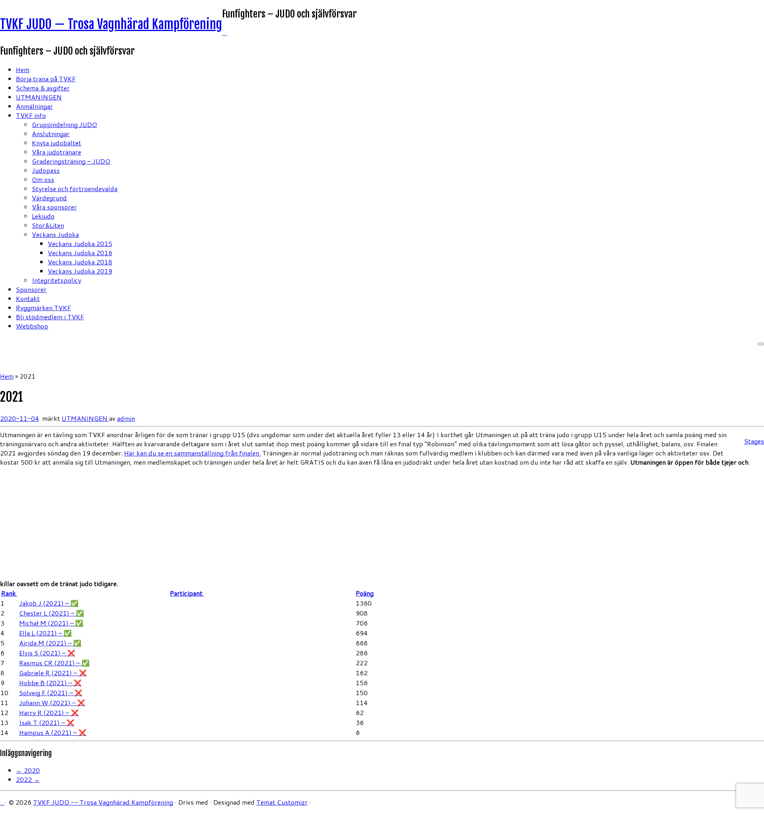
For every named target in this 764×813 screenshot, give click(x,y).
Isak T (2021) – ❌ (46, 722)
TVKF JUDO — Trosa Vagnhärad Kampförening (111, 24)
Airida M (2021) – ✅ (50, 642)
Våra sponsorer (54, 206)
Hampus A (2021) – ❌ (52, 732)
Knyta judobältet (56, 142)
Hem (22, 69)
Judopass (46, 170)
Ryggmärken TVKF (43, 307)
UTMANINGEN (39, 97)
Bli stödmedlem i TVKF (50, 316)
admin (126, 418)
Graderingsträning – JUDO (71, 161)
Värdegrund (49, 197)
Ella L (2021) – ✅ (45, 632)
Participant (187, 593)
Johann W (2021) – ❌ (52, 702)
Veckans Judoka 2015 (80, 243)
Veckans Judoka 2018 (80, 261)
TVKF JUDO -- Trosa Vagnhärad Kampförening (103, 802)
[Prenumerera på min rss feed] (224, 32)
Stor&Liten (48, 225)
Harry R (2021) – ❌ (49, 712)
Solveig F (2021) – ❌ (50, 692)
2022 (28, 779)
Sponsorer (31, 289)
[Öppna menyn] (761, 344)
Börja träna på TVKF (46, 78)
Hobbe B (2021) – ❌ (50, 682)
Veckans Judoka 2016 (80, 252)
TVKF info (31, 115)
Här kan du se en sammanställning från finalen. (192, 452)
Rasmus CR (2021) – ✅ (54, 662)
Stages (754, 441)
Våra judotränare (56, 151)
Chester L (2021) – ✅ (51, 613)
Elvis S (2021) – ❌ (47, 652)
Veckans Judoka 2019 (80, 271)
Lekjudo (43, 216)
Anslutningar (51, 133)
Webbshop (32, 325)
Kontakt (28, 298)
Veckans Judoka (55, 234)
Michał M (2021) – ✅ (51, 622)
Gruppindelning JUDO (64, 124)
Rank (9, 593)
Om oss (43, 179)
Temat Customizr (282, 802)
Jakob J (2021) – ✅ (48, 603)
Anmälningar (34, 106)
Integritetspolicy (56, 280)
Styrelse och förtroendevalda (74, 188)
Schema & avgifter (43, 87)
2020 (28, 770)
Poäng (365, 593)
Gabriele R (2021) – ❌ (53, 672)
